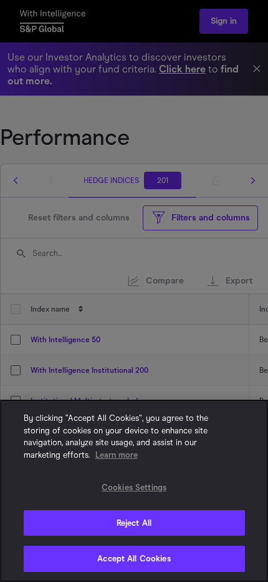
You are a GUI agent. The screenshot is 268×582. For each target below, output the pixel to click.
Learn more (116, 455)
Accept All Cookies (133, 558)
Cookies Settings (134, 487)
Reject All (134, 523)
